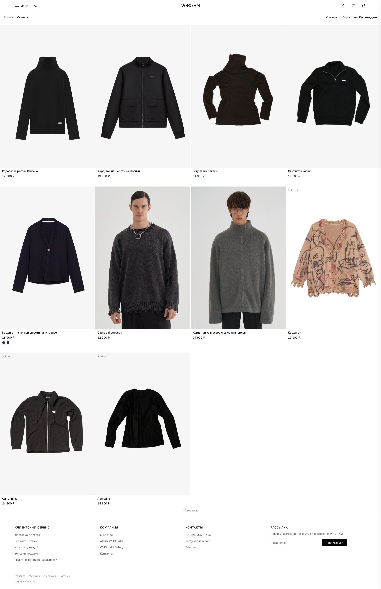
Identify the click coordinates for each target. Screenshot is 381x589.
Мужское (34, 575)
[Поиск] (36, 6)
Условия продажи (27, 553)
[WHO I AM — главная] (190, 5)
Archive (65, 575)
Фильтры (331, 17)
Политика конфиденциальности (36, 559)
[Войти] (343, 6)
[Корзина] (364, 6)
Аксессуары (50, 575)
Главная (9, 17)
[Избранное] (353, 6)
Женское (20, 575)
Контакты (106, 553)
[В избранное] (90, 30)
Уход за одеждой (26, 547)
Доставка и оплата (27, 535)
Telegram (191, 547)
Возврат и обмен (26, 541)
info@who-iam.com (197, 541)
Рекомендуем (359, 17)
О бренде (106, 535)
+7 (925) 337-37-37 (198, 535)
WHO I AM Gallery (111, 547)
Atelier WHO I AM (111, 541)
